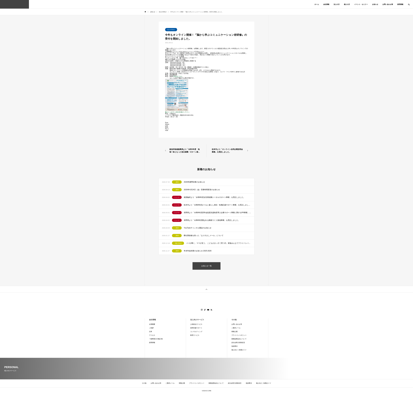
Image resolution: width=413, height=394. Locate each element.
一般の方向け (178, 243)
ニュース (176, 197)
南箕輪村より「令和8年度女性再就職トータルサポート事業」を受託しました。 (214, 197)
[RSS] (211, 310)
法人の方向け (171, 29)
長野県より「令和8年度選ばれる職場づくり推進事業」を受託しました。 (212, 220)
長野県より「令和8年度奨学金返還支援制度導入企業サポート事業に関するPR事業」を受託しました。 (217, 212)
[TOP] (206, 289)
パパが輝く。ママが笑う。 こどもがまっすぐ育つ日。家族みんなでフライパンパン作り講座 (218, 243)
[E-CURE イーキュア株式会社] (14, 4)
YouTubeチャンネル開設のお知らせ (197, 228)
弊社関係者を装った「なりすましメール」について (203, 235)
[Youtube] (208, 310)
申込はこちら (177, 76)
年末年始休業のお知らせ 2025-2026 (197, 251)
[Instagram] (202, 310)
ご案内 (177, 182)
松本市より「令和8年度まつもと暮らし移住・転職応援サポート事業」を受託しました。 (217, 205)
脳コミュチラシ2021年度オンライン (177, 112)
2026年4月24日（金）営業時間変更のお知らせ (202, 190)
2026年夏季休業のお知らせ (194, 182)
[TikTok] (205, 310)
